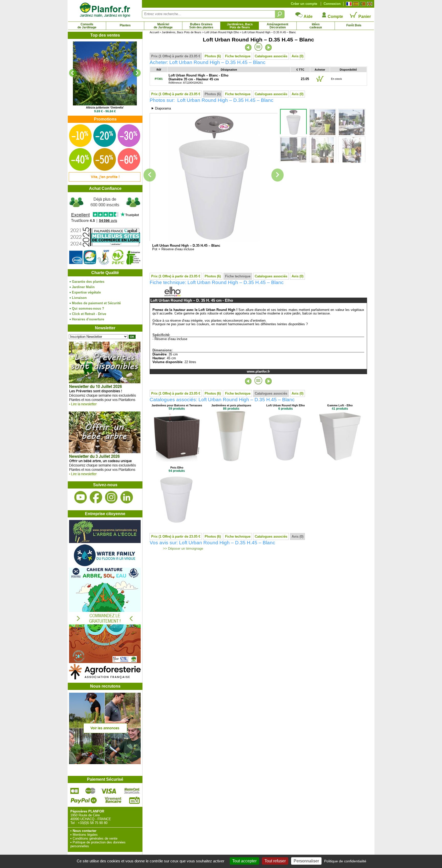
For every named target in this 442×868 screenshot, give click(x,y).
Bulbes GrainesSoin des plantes (201, 26)
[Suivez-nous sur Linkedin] (126, 497)
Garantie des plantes (88, 282)
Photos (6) (213, 56)
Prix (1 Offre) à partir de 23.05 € (175, 56)
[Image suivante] (277, 175)
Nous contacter (84, 831)
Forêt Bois (353, 25)
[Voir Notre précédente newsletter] (104, 477)
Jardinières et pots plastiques (231, 405)
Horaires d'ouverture (88, 319)
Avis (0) (297, 56)
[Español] (355, 4)
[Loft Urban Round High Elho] (285, 460)
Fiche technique (237, 56)
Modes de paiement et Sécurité (96, 303)
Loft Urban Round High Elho (221, 32)
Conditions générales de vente (95, 838)
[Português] (362, 4)
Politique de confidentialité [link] (345, 861)
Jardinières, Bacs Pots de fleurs (181, 32)
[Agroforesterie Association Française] (105, 678)
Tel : (73, 823)
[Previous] (73, 73)
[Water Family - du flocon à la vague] (105, 566)
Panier (364, 16)
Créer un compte (304, 4)
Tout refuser (275, 861)
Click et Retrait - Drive (89, 314)
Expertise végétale (86, 292)
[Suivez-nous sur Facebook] (96, 497)
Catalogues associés (271, 56)
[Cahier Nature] (105, 662)
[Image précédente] (149, 175)
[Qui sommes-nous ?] (105, 231)
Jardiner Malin (83, 287)
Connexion (332, 4)
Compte (335, 16)
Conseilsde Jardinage (87, 26)
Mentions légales (85, 835)
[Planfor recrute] (105, 763)
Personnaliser (306, 861)
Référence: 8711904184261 (198, 79)
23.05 (305, 79)
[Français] (348, 4)
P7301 (159, 78)
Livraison (79, 298)
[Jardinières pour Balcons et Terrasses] (176, 460)
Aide (308, 16)
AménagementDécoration (277, 26)
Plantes (125, 25)
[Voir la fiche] (105, 73)
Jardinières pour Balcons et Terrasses (176, 405)
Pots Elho (176, 467)
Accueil (154, 32)
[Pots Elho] (176, 523)
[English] (369, 4)
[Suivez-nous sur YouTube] (80, 497)
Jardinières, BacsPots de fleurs (240, 26)
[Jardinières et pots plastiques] (231, 460)
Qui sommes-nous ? (88, 308)
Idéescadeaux (316, 26)
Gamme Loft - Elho (340, 405)
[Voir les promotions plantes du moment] (104, 180)
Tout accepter (244, 861)
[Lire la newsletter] (104, 407)
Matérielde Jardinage (163, 26)
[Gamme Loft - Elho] (340, 460)
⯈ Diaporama (161, 108)
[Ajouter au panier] (320, 81)
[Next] (137, 73)
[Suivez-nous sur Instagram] (111, 497)
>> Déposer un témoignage (182, 548)
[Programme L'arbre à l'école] (105, 542)
